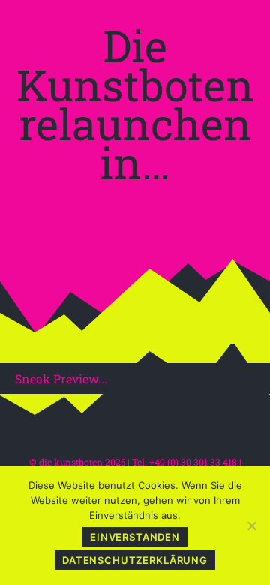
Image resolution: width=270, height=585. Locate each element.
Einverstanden (135, 537)
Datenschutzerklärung (135, 560)
